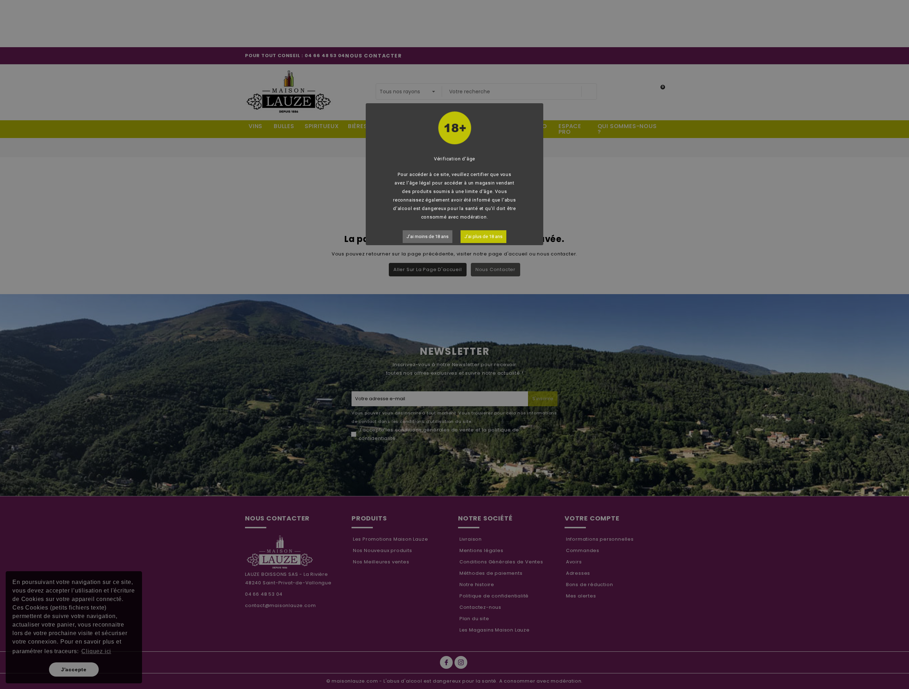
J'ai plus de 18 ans (483, 236)
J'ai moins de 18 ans (427, 236)
